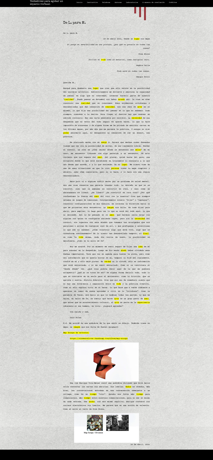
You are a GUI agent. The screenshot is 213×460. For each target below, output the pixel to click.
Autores (118, 2)
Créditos (173, 2)
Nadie (128, 387)
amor (100, 157)
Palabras (106, 2)
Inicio (79, 2)
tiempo (93, 394)
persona (115, 168)
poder (66, 133)
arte (139, 107)
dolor (138, 150)
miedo (123, 250)
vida (103, 60)
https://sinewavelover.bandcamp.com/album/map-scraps (99, 338)
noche (92, 402)
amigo (104, 142)
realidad (68, 99)
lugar (137, 39)
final (146, 234)
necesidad (137, 118)
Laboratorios (132, 2)
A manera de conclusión (154, 2)
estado (121, 99)
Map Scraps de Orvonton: (76, 333)
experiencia (143, 302)
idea (140, 247)
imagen (110, 207)
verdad (107, 262)
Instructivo (92, 2)
